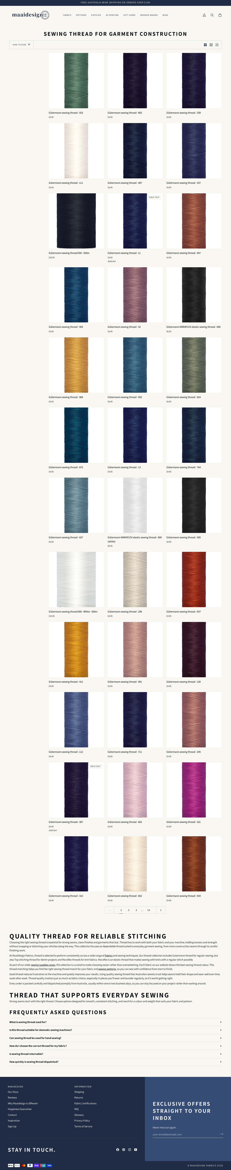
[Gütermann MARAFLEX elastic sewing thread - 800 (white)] (135, 505)
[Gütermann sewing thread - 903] (135, 365)
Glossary (79, 1115)
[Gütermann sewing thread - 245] (194, 719)
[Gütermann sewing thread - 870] (76, 435)
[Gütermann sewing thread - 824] (194, 365)
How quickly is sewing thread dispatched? (33, 1062)
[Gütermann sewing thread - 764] (194, 435)
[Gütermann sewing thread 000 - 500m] (76, 221)
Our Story (13, 1092)
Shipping (79, 1092)
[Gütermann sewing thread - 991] (135, 649)
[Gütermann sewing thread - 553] (76, 80)
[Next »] (160, 910)
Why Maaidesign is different (23, 1103)
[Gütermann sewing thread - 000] (194, 505)
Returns (78, 1097)
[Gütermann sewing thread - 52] (135, 295)
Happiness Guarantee (19, 1109)
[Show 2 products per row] (205, 44)
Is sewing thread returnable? (26, 1054)
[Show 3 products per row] (211, 44)
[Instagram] (129, 1149)
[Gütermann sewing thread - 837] (194, 579)
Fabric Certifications (85, 1103)
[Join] (220, 1134)
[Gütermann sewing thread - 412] (76, 649)
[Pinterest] (123, 1149)
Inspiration (14, 1120)
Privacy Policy (82, 1120)
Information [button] (83, 1086)
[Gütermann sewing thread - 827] (76, 505)
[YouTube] (135, 1149)
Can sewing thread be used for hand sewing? (35, 1038)
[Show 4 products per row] (217, 44)
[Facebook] (117, 1149)
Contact (12, 1115)
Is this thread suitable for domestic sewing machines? (40, 1030)
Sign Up (12, 1126)
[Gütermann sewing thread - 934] (194, 864)
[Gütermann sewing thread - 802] (135, 864)
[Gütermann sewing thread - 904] (76, 295)
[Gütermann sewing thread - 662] (135, 790)
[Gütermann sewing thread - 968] (76, 365)
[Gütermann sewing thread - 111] (76, 150)
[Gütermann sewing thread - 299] (135, 579)
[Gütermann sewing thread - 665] (135, 80)
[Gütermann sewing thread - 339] (194, 80)
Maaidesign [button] (15, 1086)
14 (148, 910)
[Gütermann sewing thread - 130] (194, 649)
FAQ (76, 1109)
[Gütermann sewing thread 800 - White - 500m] (76, 579)
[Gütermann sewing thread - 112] (76, 719)
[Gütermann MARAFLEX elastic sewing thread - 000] (194, 295)
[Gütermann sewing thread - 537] (194, 150)
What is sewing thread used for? (28, 1022)
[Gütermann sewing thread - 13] (135, 435)
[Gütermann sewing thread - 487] (135, 150)
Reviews (12, 1097)
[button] (67, 15)
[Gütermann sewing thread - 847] (194, 221)
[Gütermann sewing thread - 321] (194, 790)
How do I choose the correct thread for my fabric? (38, 1046)
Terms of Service (83, 1126)
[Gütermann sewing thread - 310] (76, 864)
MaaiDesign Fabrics (203, 1165)
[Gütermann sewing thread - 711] (135, 719)
